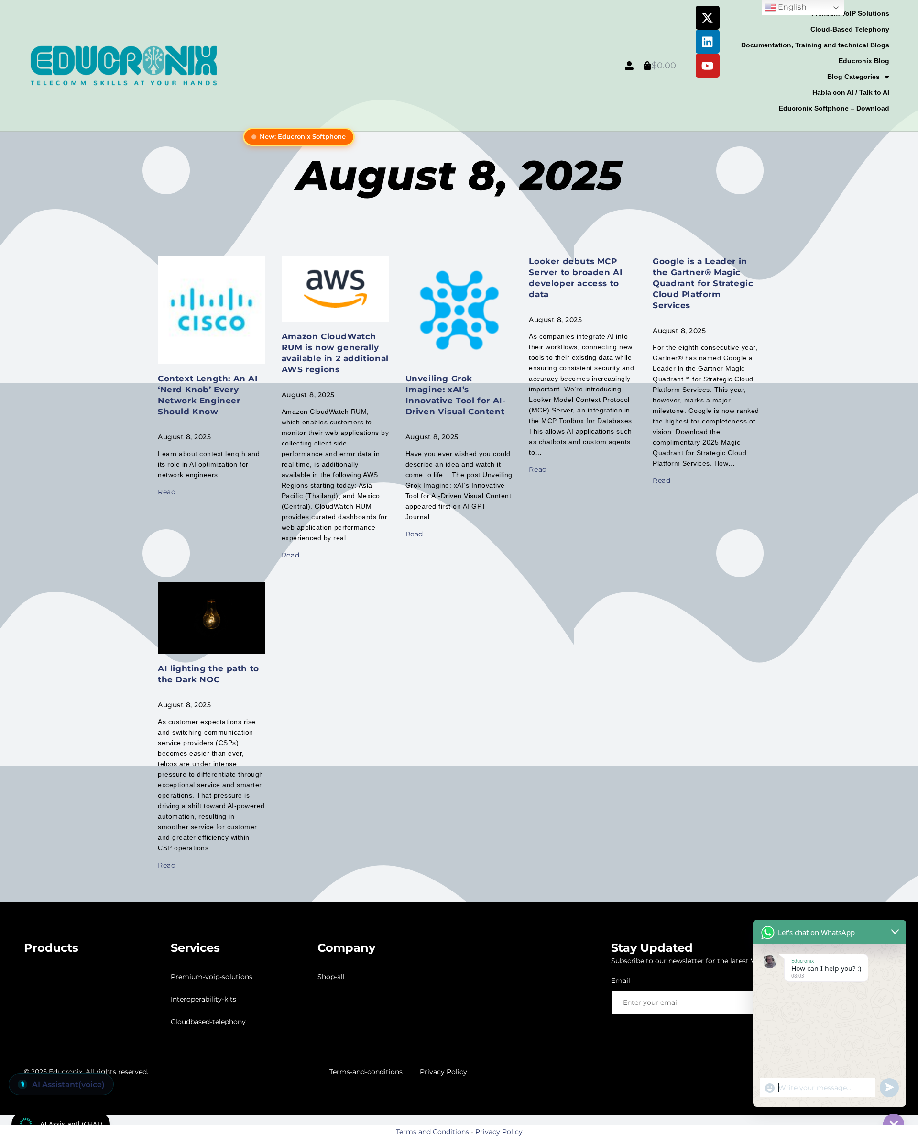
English (791, 6)
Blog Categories (853, 76)
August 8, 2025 (459, 175)
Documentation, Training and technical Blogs (815, 45)
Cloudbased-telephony (208, 1021)
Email (620, 980)
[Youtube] (708, 66)
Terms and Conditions (432, 1131)
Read (166, 492)
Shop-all (331, 976)
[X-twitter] (708, 18)
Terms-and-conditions (366, 1072)
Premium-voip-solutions (211, 976)
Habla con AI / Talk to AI (850, 92)
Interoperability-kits (203, 999)
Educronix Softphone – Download (834, 108)
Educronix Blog (864, 61)
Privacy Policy (443, 1072)
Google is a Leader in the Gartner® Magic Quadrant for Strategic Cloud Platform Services (703, 283)
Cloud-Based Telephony (849, 29)
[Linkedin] (708, 42)
